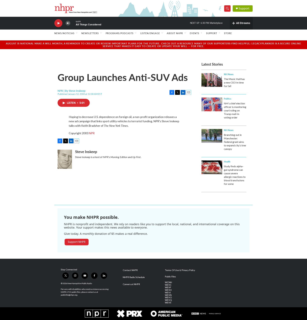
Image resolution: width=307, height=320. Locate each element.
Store (228, 33)
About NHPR (175, 33)
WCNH (168, 282)
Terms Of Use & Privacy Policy (180, 270)
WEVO (168, 297)
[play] (58, 23)
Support (244, 8)
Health (227, 161)
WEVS (168, 302)
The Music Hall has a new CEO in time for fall (234, 82)
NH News (228, 74)
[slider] (73, 23)
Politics (227, 98)
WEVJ (168, 292)
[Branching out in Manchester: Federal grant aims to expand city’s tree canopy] (211, 136)
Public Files (170, 276)
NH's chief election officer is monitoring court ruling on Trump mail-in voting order (235, 110)
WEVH (168, 290)
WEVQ (168, 300)
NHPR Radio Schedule (134, 277)
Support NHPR (76, 242)
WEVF (168, 287)
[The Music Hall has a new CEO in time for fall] (211, 80)
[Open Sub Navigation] (77, 33)
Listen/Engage (150, 33)
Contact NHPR (130, 270)
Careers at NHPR (131, 284)
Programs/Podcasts (120, 33)
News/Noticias (64, 33)
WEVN (168, 295)
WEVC (168, 285)
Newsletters (90, 33)
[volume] (68, 23)
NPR (92, 133)
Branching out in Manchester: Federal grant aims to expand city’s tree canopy (235, 141)
